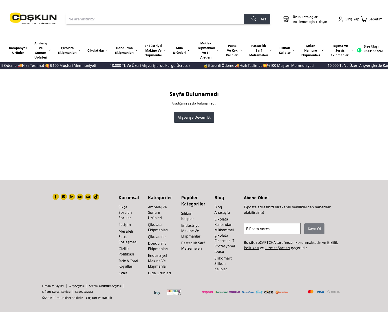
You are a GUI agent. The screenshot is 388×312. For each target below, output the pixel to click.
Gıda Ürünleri (159, 273)
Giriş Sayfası (76, 286)
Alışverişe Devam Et (194, 117)
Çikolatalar (157, 236)
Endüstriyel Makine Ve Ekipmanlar (157, 261)
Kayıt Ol (314, 228)
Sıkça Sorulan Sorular (125, 212)
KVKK (123, 273)
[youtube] (80, 197)
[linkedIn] (72, 197)
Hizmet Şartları (277, 247)
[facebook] (56, 197)
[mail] (88, 197)
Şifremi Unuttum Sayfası (105, 286)
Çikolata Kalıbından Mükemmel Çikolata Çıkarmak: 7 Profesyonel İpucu (224, 235)
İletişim (125, 224)
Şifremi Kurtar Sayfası (56, 292)
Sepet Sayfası (84, 292)
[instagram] (64, 197)
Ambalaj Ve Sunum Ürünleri (157, 212)
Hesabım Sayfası (53, 286)
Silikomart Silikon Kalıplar (223, 263)
